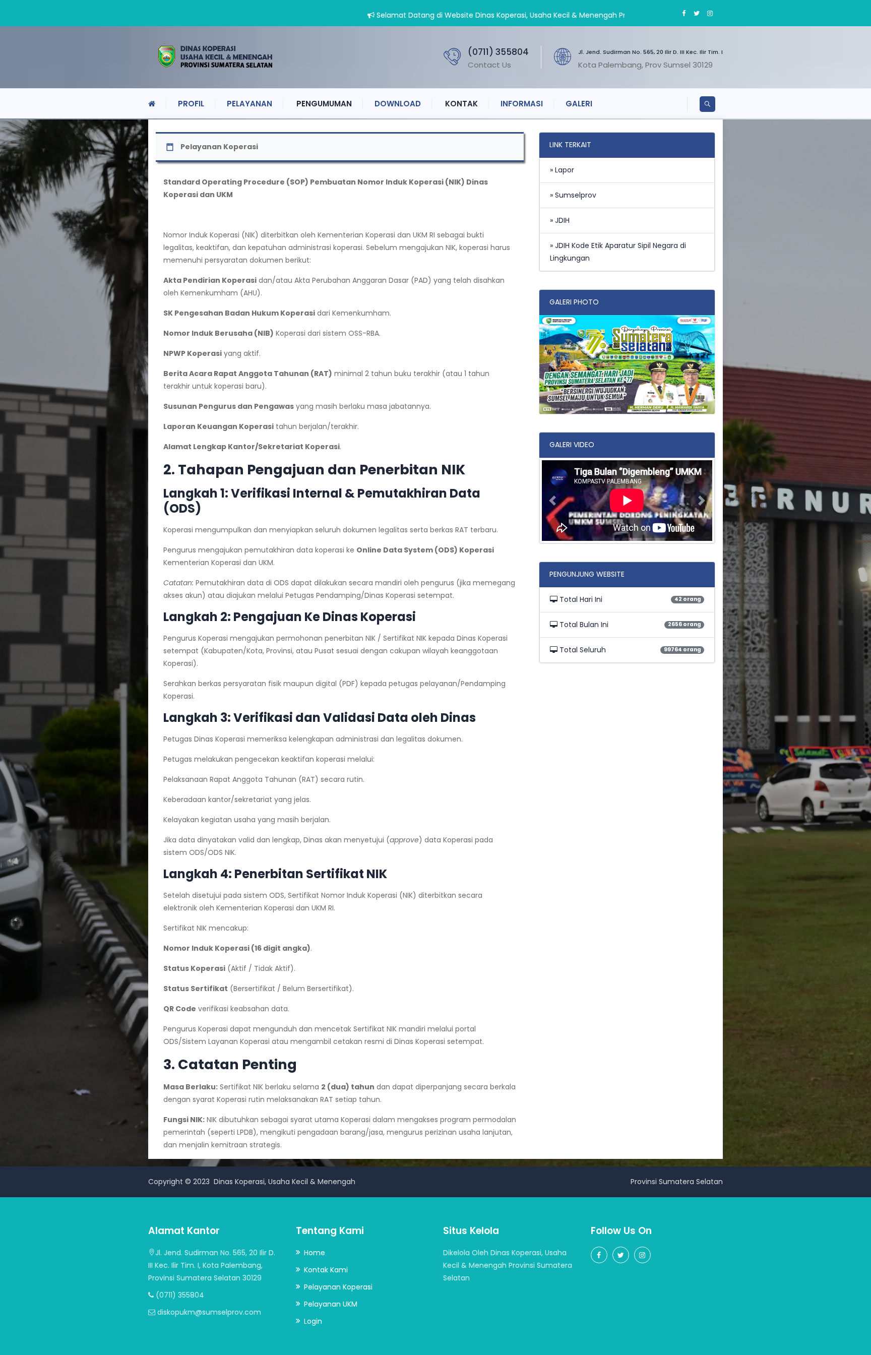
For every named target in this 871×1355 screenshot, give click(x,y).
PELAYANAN (249, 103)
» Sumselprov (573, 195)
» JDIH (560, 220)
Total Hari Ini (579, 599)
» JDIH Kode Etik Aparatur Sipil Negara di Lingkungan (618, 251)
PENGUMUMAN (324, 103)
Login (313, 1321)
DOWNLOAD (398, 103)
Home (314, 1253)
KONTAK (461, 103)
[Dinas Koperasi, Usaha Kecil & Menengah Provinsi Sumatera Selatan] (212, 56)
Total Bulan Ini (582, 625)
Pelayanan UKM (330, 1304)
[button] (552, 364)
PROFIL (191, 103)
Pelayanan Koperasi (338, 1287)
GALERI (579, 103)
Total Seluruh (581, 650)
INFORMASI (522, 103)
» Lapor (562, 170)
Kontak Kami (326, 1270)
